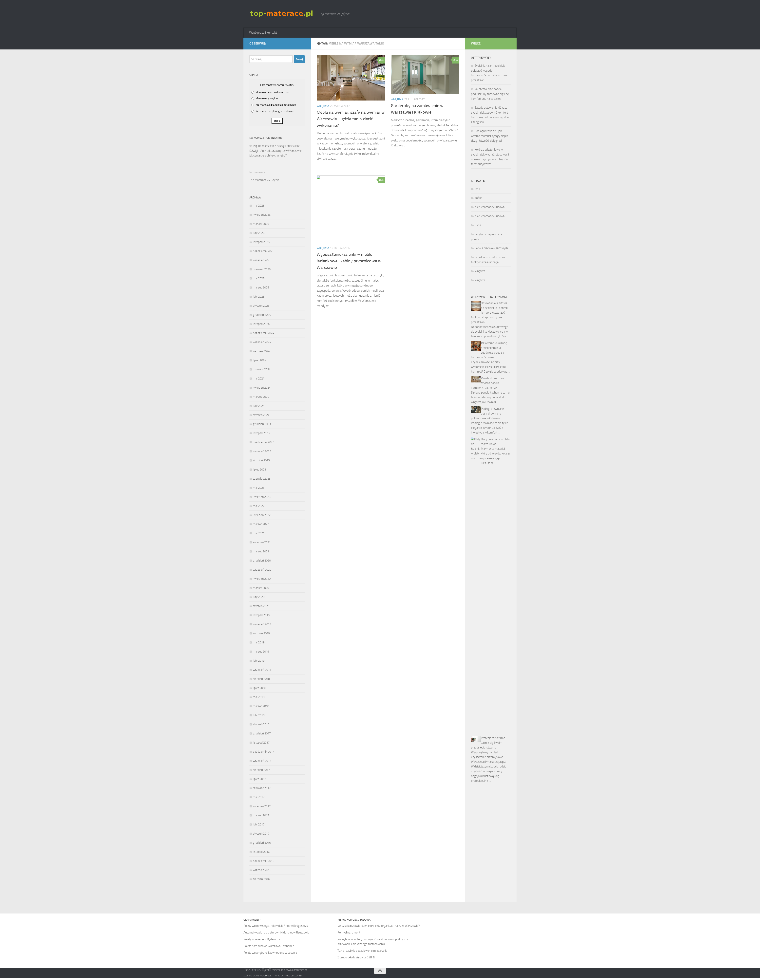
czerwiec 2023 (262, 478)
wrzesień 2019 (262, 624)
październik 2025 (263, 251)
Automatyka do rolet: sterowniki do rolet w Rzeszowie (276, 932)
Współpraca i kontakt (263, 32)
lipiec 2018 (259, 688)
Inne (477, 189)
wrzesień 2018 (262, 670)
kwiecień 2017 (262, 806)
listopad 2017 (261, 742)
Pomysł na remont (348, 932)
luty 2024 (258, 406)
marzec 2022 (261, 524)
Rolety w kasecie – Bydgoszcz (261, 939)
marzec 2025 (261, 287)
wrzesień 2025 (262, 260)
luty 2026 (258, 233)
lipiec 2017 (259, 779)
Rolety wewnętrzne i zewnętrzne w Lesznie (270, 952)
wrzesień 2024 (262, 342)
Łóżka (478, 198)
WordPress (265, 975)
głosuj (277, 120)
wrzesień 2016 (262, 870)
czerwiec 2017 (262, 788)
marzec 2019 (261, 651)
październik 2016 (263, 861)
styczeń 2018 (261, 724)
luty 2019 (258, 660)
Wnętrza (323, 106)
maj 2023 (258, 487)
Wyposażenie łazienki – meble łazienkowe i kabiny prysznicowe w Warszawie (349, 261)
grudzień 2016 (262, 842)
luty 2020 (258, 597)
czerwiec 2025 (262, 269)
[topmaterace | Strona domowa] (282, 13)
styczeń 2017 (261, 833)
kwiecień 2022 (262, 515)
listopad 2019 (261, 615)
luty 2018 (258, 715)
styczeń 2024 (261, 415)
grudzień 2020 (262, 560)
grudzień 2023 (262, 424)
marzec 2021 (261, 551)
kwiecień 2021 (262, 542)
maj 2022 (258, 506)
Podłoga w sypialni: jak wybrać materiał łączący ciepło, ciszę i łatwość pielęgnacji (490, 135)
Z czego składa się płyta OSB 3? (356, 957)
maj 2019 (258, 642)
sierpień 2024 (261, 351)
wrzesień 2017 (262, 761)
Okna (478, 225)
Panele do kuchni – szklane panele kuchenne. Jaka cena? (487, 383)
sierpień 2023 (261, 460)
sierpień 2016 (261, 879)
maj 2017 (258, 797)
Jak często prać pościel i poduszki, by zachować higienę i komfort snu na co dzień (490, 94)
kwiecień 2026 (262, 214)
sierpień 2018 (261, 679)
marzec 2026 (261, 224)
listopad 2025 (261, 242)
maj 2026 (258, 205)
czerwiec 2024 (262, 369)
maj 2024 (258, 378)
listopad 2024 (261, 324)
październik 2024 (263, 333)
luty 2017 (258, 824)
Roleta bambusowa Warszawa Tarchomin (268, 946)
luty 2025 (258, 296)
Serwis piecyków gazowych (491, 248)
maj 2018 (258, 697)
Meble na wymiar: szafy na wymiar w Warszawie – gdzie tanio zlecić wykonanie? (351, 119)
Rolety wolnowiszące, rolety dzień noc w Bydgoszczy (275, 926)
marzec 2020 (261, 588)
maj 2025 (258, 278)
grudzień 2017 (262, 733)
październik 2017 (263, 751)
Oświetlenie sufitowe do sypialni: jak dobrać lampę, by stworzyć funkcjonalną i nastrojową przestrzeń (489, 312)
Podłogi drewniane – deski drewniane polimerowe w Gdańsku (488, 413)
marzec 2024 (261, 396)
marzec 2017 (261, 815)
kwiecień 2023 (262, 497)
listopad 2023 (261, 433)
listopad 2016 (261, 852)
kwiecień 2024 (262, 387)
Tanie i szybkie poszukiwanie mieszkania (362, 950)
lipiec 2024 (259, 360)
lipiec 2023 (259, 469)
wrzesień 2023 (262, 451)
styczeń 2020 (261, 606)
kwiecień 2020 (262, 579)
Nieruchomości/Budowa (489, 207)
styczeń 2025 (261, 305)
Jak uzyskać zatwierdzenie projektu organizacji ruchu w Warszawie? (378, 926)
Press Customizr (293, 975)
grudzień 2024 (262, 315)
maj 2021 (258, 533)
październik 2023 (263, 442)
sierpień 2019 (261, 633)
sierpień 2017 (261, 770)
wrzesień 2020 (262, 569)
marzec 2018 (261, 706)
